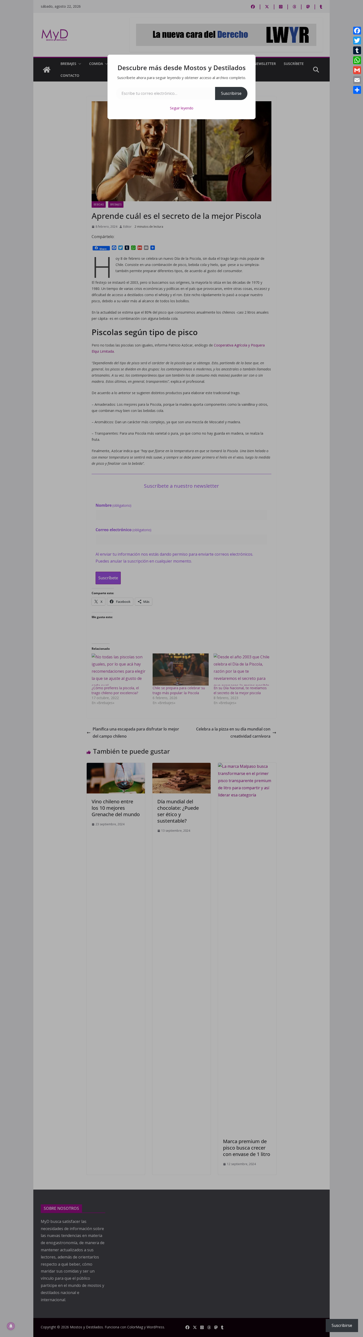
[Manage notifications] (11, 1326)
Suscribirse (231, 93)
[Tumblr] (357, 50)
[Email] (357, 80)
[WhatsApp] (357, 60)
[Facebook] (357, 31)
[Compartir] (357, 90)
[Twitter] (357, 40)
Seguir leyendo (181, 108)
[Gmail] (357, 70)
